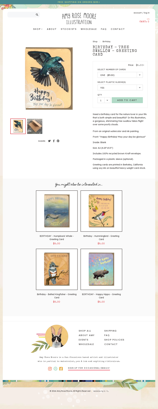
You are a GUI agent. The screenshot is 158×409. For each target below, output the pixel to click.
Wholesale (89, 29)
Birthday (106, 41)
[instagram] (50, 369)
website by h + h (100, 391)
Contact (118, 29)
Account (138, 12)
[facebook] (49, 141)
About (52, 29)
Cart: (144, 22)
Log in (147, 12)
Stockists (69, 29)
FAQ (104, 29)
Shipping (110, 330)
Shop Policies (114, 339)
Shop (38, 29)
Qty (100, 95)
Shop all (85, 330)
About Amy (87, 335)
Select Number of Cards (112, 69)
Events (84, 339)
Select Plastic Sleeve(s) (112, 82)
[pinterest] (58, 141)
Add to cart (127, 100)
